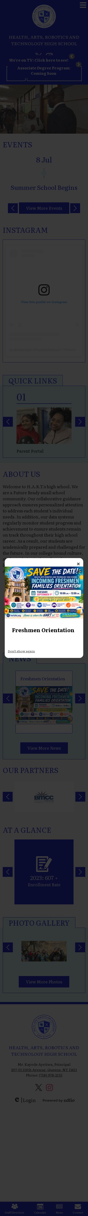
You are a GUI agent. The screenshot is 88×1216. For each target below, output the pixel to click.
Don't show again (21, 651)
